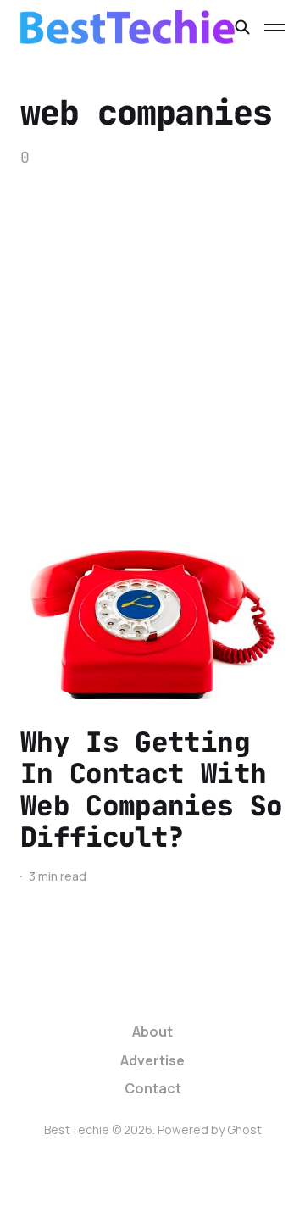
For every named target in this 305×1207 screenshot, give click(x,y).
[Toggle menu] (274, 27)
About (152, 1031)
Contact (153, 1088)
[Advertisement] (152, 329)
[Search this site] (242, 27)
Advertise (152, 1060)
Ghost (244, 1129)
